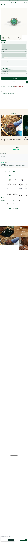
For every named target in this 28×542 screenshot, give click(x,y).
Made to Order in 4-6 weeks (14, 0)
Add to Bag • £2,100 (14, 78)
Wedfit (2, 57)
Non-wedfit (6, 57)
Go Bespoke (21, 234)
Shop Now (7, 234)
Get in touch (7, 88)
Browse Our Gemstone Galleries (14, 455)
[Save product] (1, 84)
